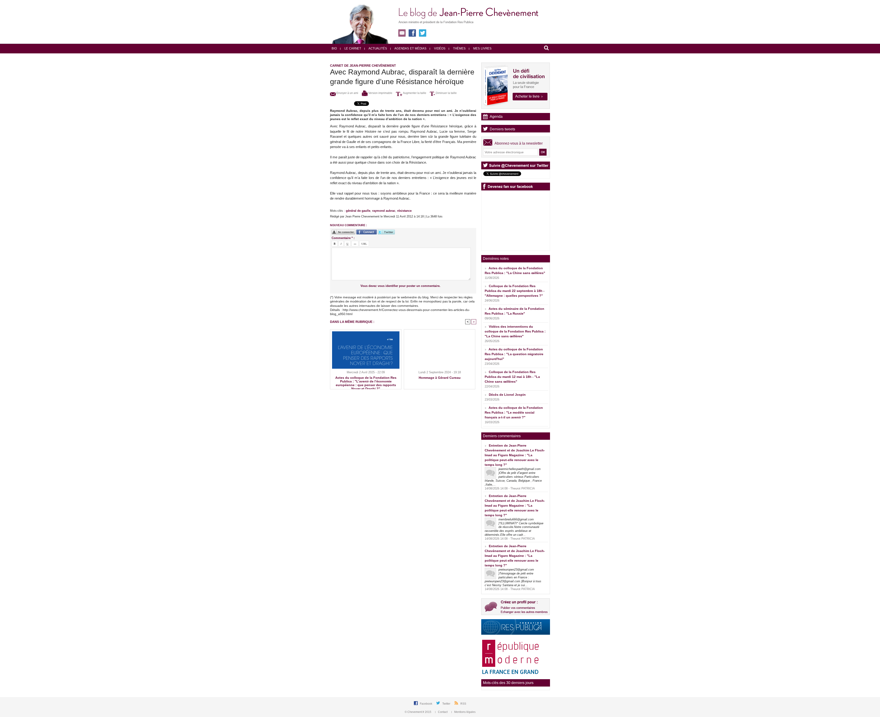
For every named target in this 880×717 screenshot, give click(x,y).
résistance (404, 210)
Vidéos (439, 48)
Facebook (426, 703)
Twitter (446, 703)
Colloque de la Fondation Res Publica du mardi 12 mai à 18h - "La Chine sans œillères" (512, 376)
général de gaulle (358, 210)
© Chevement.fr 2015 (418, 712)
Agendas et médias (410, 48)
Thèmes (459, 48)
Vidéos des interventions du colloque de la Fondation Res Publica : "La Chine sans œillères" (515, 331)
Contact (442, 712)
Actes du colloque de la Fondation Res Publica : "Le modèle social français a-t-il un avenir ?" (514, 412)
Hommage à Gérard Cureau (440, 377)
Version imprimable (380, 93)
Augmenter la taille (414, 93)
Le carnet (352, 48)
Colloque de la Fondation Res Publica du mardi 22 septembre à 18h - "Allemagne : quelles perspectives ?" (514, 290)
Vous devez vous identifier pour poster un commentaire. (400, 286)
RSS (463, 703)
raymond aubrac (383, 210)
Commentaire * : (343, 238)
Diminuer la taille (446, 93)
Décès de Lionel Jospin (507, 394)
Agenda (496, 116)
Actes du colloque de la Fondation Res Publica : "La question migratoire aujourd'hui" (514, 354)
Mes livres (482, 48)
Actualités (377, 48)
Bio (334, 48)
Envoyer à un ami (347, 93)
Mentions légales (465, 712)
